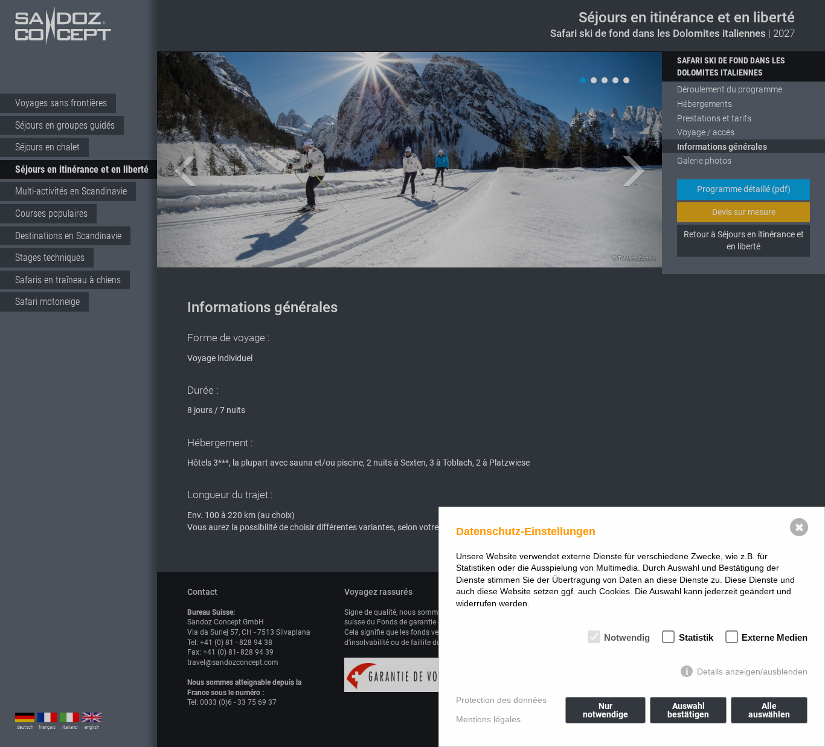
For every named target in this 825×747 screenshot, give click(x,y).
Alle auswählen (769, 710)
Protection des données (501, 700)
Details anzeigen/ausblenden (752, 671)
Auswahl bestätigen (688, 710)
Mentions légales (488, 719)
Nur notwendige (605, 710)
